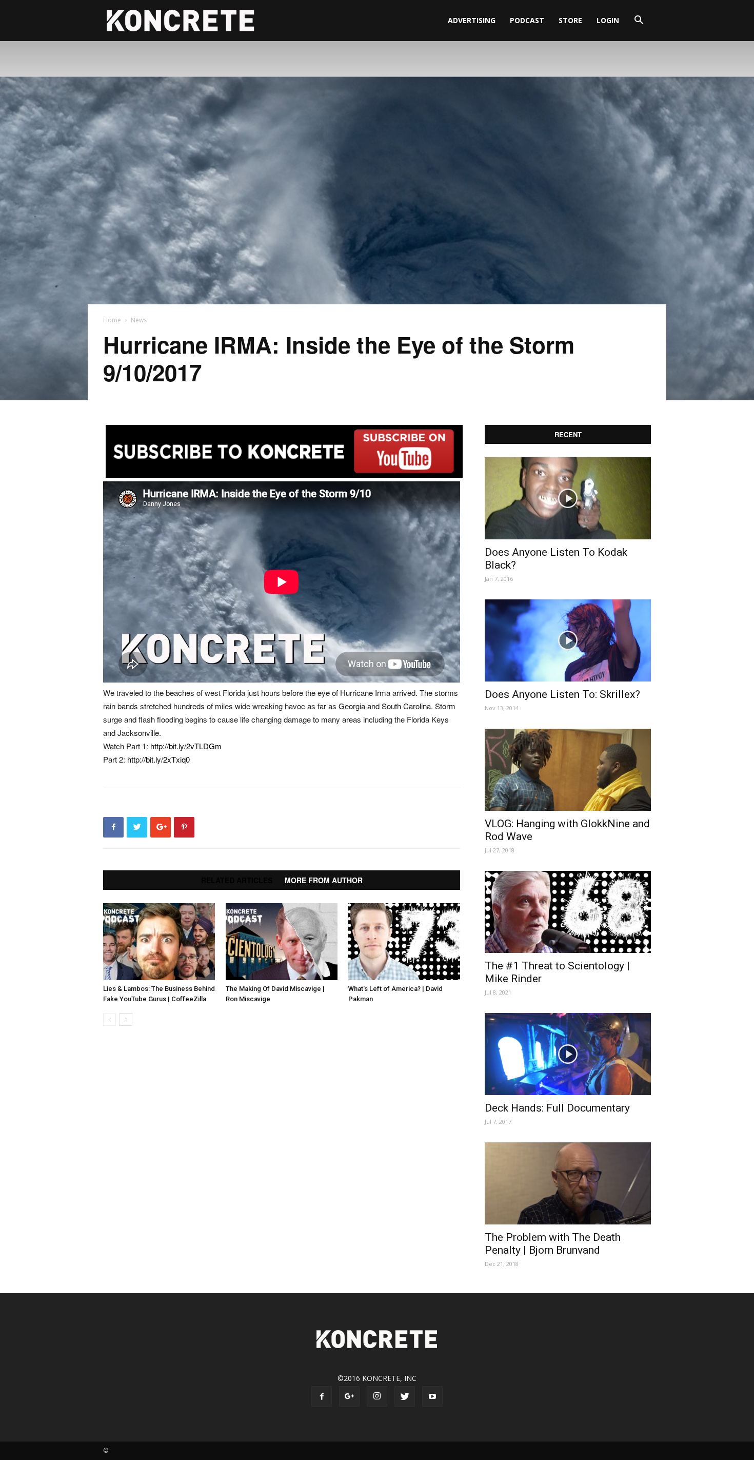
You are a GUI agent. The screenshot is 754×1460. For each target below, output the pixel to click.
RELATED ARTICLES (236, 880)
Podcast (527, 20)
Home (112, 320)
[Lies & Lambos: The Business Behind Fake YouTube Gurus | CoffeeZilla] (159, 941)
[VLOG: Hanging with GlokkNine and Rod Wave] (568, 770)
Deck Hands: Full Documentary (557, 1108)
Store (570, 20)
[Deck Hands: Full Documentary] (568, 1054)
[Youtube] (432, 1396)
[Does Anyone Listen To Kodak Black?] (568, 498)
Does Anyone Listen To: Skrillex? (562, 694)
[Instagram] (377, 1396)
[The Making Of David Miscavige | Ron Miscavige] (282, 941)
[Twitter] (404, 1396)
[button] (638, 21)
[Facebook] (321, 1396)
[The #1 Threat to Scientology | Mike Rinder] (568, 912)
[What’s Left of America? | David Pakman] (404, 941)
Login (608, 20)
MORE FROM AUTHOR (324, 880)
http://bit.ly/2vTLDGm (186, 746)
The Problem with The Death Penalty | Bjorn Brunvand (553, 1243)
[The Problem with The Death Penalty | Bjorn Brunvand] (568, 1183)
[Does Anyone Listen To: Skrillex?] (568, 640)
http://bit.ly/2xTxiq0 (158, 759)
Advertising (471, 20)
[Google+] (349, 1396)
